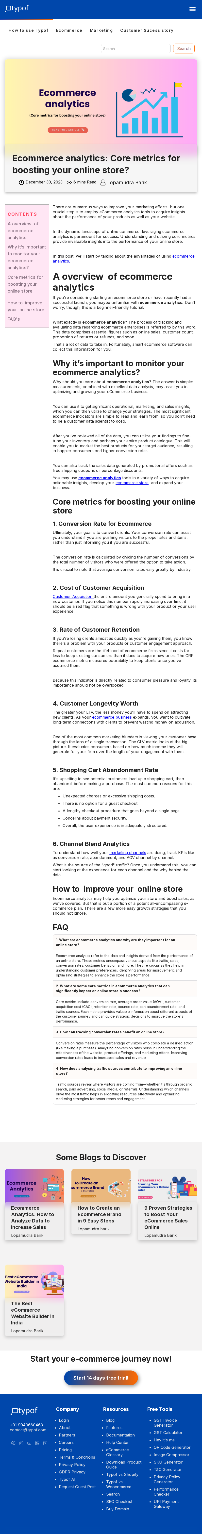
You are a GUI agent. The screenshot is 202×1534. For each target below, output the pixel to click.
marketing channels (127, 852)
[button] (192, 9)
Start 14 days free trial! (101, 1378)
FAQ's (14, 319)
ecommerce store (132, 482)
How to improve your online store (26, 306)
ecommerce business (111, 717)
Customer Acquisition (73, 596)
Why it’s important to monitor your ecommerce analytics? (27, 257)
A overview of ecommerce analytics (23, 230)
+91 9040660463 (26, 1424)
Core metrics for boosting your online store (25, 284)
